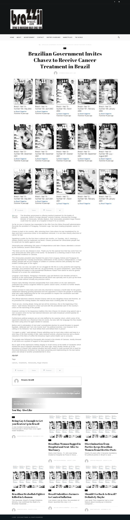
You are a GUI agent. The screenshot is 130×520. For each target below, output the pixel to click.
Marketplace (67, 37)
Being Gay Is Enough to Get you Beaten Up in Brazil (27, 422)
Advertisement (29, 37)
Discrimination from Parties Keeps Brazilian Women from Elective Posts (100, 446)
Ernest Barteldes (95, 509)
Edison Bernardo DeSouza (24, 436)
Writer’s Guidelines (53, 37)
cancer (14, 363)
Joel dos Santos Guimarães (61, 507)
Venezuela (32, 363)
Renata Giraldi (65, 73)
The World (79, 37)
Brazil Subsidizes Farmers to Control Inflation (63, 495)
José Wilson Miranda (60, 460)
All (40, 44)
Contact (40, 37)
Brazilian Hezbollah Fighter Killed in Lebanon (28, 495)
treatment (22, 363)
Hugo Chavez (42, 363)
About (19, 37)
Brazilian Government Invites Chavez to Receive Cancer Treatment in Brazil (67, 44)
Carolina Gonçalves (96, 460)
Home (12, 37)
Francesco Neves (22, 509)
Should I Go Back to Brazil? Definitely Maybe (101, 495)
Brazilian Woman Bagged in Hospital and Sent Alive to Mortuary (64, 446)
